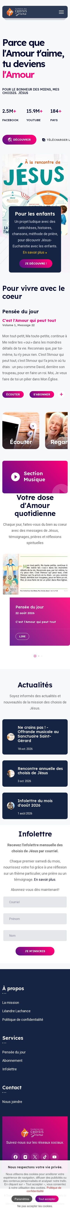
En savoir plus (44, 879)
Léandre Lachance (16, 1011)
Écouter (13, 394)
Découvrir (22, 139)
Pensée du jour (14, 1052)
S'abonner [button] (41, 394)
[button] (13, 394)
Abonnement (12, 1060)
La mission (10, 1003)
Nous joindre (12, 1102)
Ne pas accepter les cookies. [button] (35, 1206)
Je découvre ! (36, 263)
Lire (22, 636)
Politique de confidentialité (22, 1019)
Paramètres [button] (22, 1199)
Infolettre (9, 1069)
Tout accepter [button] (46, 1199)
